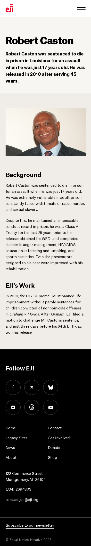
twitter (31, 387)
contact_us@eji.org (22, 499)
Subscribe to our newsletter (30, 524)
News (10, 447)
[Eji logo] (9, 8)
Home (11, 427)
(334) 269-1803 (19, 488)
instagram (13, 407)
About (11, 457)
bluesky (50, 387)
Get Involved (59, 437)
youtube (50, 407)
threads (31, 407)
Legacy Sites (17, 437)
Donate (54, 447)
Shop (52, 457)
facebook (13, 387)
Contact (55, 427)
